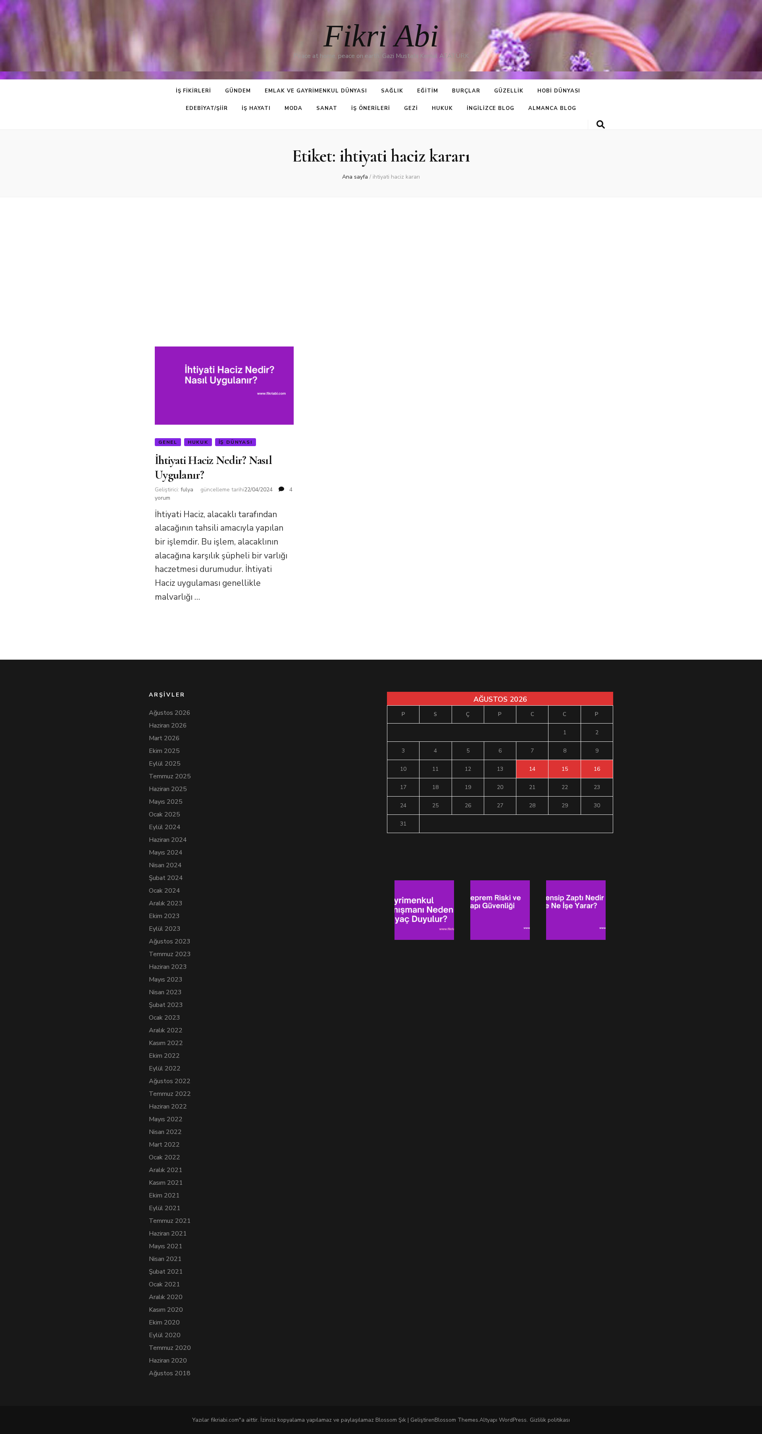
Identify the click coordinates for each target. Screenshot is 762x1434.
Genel (167, 442)
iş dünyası (235, 442)
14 (532, 769)
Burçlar (466, 90)
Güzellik (508, 90)
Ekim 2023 (164, 916)
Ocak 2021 (164, 1284)
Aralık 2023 (166, 903)
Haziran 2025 (168, 789)
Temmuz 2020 (170, 1348)
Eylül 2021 (165, 1208)
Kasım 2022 (166, 1043)
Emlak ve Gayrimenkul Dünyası (316, 90)
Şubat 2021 (166, 1271)
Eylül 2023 (165, 928)
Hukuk (442, 108)
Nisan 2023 (165, 992)
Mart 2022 (164, 1144)
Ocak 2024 (164, 890)
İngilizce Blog (491, 108)
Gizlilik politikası (550, 1420)
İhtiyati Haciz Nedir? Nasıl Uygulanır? (213, 467)
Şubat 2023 (166, 1005)
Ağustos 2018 (169, 1373)
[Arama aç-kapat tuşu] (601, 124)
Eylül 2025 (165, 763)
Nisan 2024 (165, 865)
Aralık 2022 (166, 1030)
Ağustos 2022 (169, 1081)
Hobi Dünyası (559, 90)
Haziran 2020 (168, 1360)
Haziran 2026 (168, 725)
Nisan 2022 (165, 1132)
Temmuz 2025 (170, 776)
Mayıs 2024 (166, 852)
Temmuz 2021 (170, 1220)
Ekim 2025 (164, 751)
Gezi (411, 108)
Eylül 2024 (165, 827)
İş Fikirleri (194, 90)
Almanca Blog (552, 108)
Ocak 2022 (164, 1157)
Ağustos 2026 (169, 712)
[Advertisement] (381, 265)
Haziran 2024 (168, 839)
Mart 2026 (164, 738)
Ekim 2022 (164, 1055)
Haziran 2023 (168, 966)
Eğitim (427, 90)
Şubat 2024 (166, 878)
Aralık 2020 (166, 1297)
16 (597, 769)
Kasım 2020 (166, 1309)
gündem (238, 90)
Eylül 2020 (165, 1335)
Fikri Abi (381, 35)
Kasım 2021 (166, 1182)
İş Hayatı (256, 108)
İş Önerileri (370, 108)
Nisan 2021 (165, 1259)
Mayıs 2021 (166, 1246)
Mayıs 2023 (166, 979)
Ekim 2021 (164, 1195)
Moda (293, 108)
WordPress (513, 1420)
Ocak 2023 (164, 1017)
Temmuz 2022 (170, 1093)
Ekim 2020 (164, 1322)
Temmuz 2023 (170, 954)
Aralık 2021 (166, 1170)
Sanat (326, 108)
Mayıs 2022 (166, 1119)
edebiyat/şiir (207, 108)
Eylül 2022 (165, 1068)
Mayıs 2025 (166, 801)
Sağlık (392, 90)
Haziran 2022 (168, 1106)
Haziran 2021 (168, 1233)
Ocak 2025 (164, 814)
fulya (187, 489)
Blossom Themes (456, 1420)
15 (565, 769)
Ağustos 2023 (169, 941)
